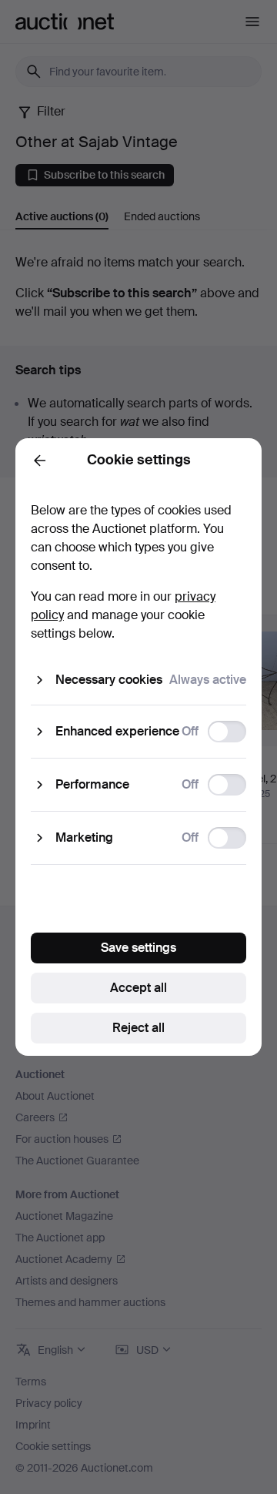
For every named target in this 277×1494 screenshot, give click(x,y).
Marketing (84, 837)
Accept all (138, 988)
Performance (92, 784)
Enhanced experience (117, 731)
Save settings (138, 948)
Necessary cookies (108, 680)
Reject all (138, 1028)
